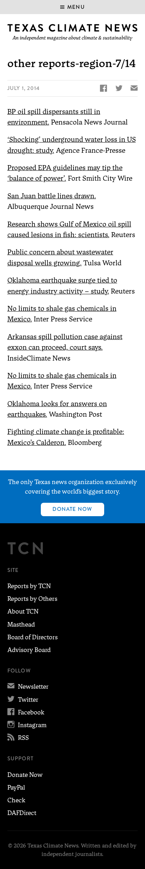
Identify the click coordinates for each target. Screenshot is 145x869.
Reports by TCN (29, 586)
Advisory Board (29, 650)
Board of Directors (32, 637)
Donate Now (72, 509)
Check (16, 800)
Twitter (22, 700)
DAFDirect (21, 813)
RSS (18, 738)
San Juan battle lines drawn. (51, 196)
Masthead (21, 624)
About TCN (22, 611)
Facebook (25, 712)
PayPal (16, 787)
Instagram (26, 725)
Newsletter (28, 686)
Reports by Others (32, 599)
